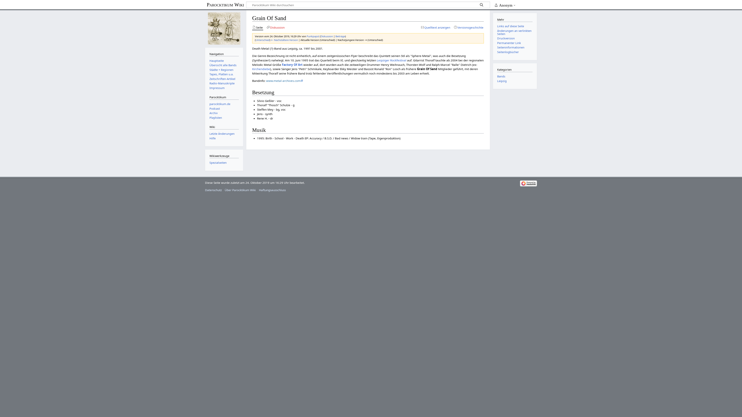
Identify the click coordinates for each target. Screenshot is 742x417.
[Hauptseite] (224, 28)
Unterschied (263, 40)
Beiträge (340, 36)
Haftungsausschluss (272, 190)
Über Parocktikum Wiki (240, 190)
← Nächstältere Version (284, 40)
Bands (501, 76)
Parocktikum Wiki (225, 4)
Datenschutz (213, 190)
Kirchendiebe (261, 69)
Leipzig (502, 81)
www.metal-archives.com (283, 81)
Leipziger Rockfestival (391, 60)
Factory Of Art (292, 65)
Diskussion (327, 36)
